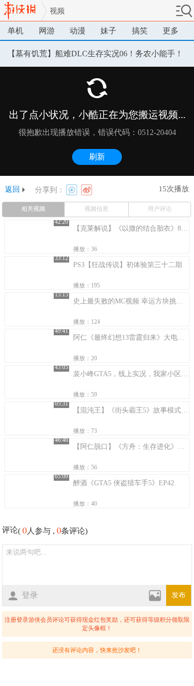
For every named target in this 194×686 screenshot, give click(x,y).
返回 (12, 190)
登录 (30, 595)
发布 (179, 595)
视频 (57, 11)
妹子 (108, 30)
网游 (47, 30)
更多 (171, 30)
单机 (15, 30)
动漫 (78, 30)
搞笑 (140, 30)
